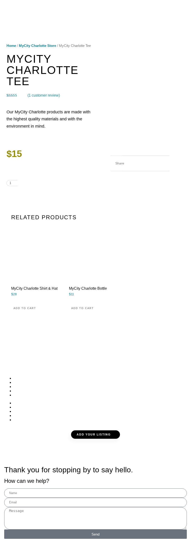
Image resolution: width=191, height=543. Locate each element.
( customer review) (43, 95)
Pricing (23, 391)
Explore (24, 382)
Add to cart (36, 183)
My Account (29, 395)
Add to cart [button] (25, 308)
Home (11, 46)
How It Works (31, 387)
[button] (130, 163)
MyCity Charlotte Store (37, 46)
